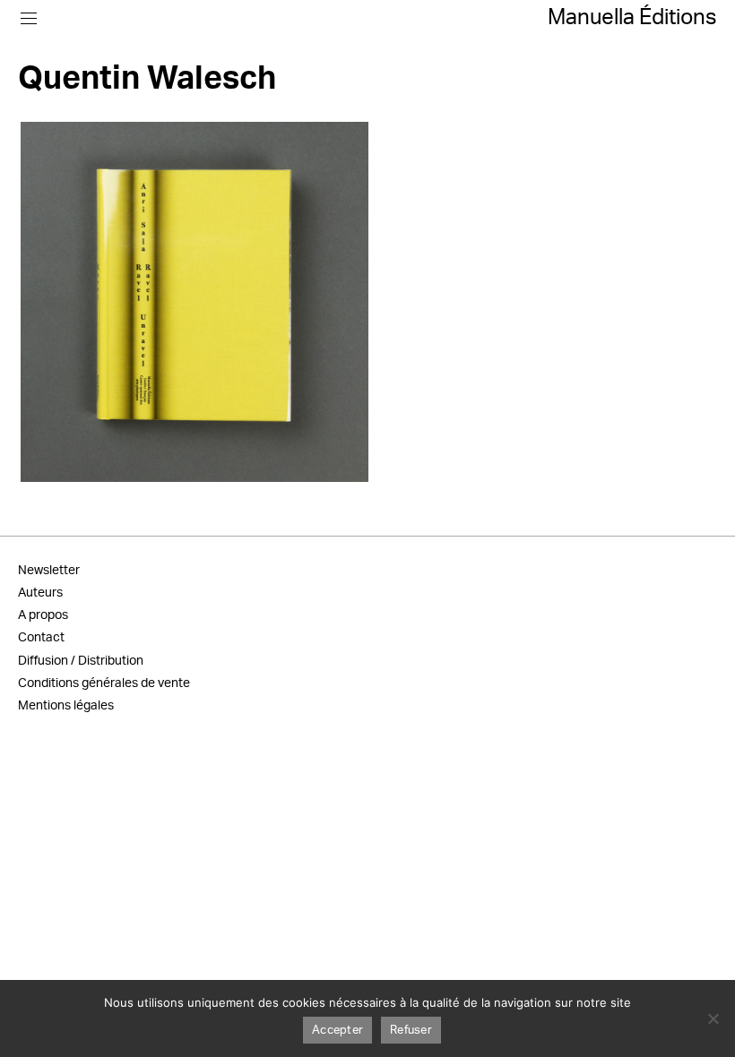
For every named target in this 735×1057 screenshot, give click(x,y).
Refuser (411, 1030)
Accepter (337, 1030)
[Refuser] (713, 1018)
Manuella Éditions (632, 18)
